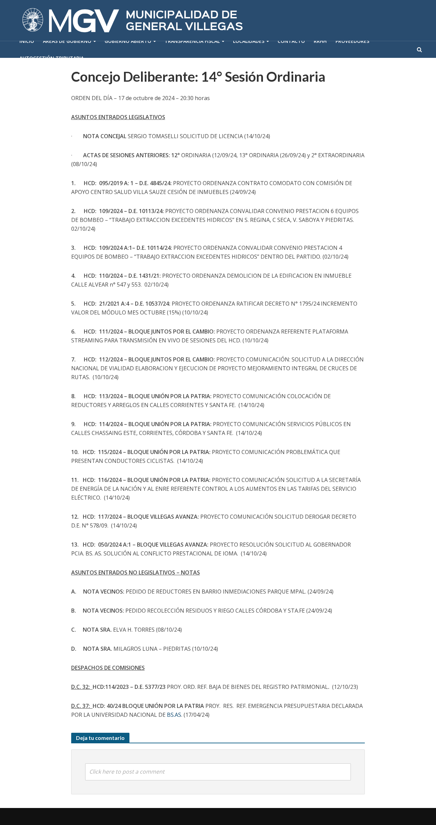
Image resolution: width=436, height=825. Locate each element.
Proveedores (352, 41)
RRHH (320, 41)
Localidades (248, 41)
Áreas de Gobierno (67, 41)
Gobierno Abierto (128, 41)
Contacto (291, 41)
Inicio (26, 41)
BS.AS (174, 714)
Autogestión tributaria (51, 58)
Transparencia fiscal (192, 41)
